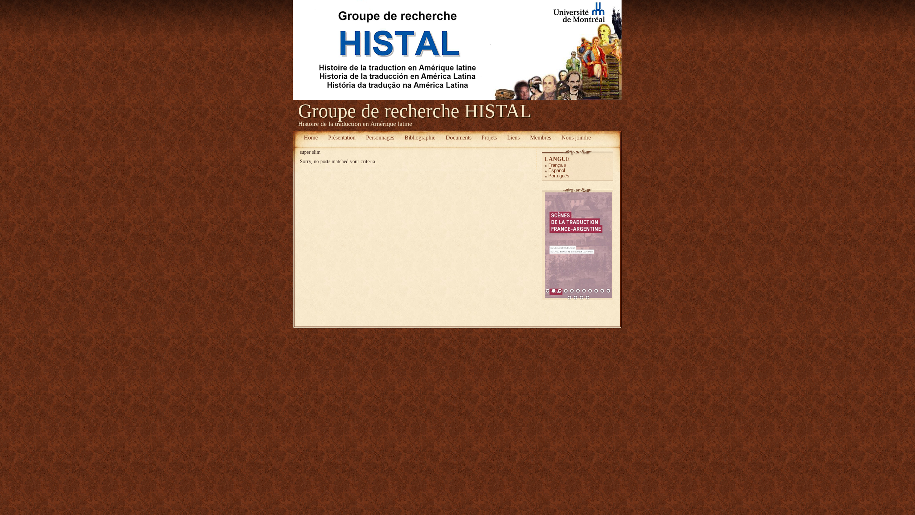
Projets (489, 137)
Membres (540, 137)
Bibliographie (420, 137)
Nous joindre (576, 137)
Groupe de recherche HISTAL (414, 111)
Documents (458, 137)
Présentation (342, 137)
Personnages (380, 137)
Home (311, 137)
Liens (513, 137)
